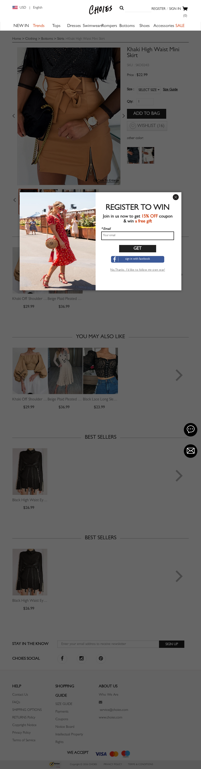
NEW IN (21, 26)
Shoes (144, 26)
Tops (56, 26)
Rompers (109, 26)
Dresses (74, 26)
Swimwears (93, 26)
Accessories (163, 26)
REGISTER (158, 9)
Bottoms (127, 26)
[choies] (100, 9)
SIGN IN (175, 9)
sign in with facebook (137, 259)
